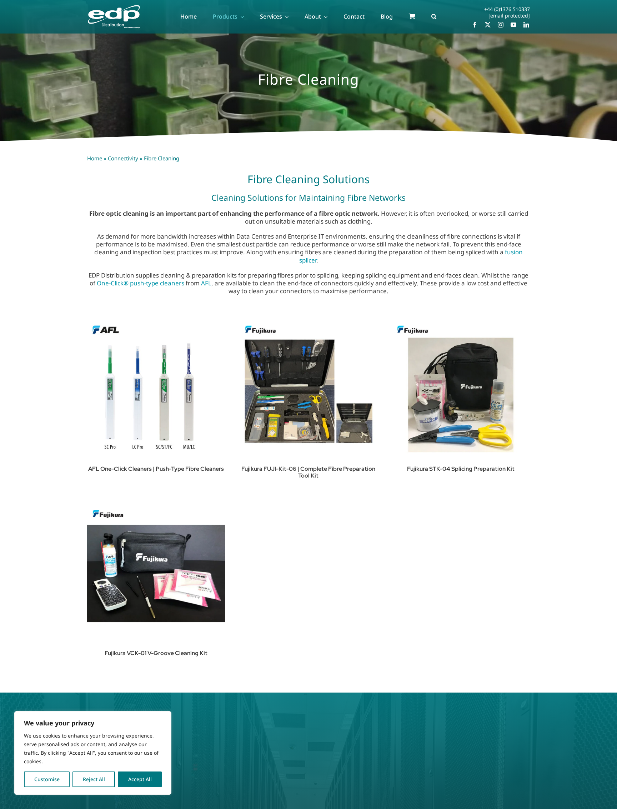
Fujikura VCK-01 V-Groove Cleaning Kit (156, 653)
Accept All (140, 779)
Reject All (94, 779)
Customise (47, 779)
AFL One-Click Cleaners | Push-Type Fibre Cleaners (156, 469)
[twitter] (488, 25)
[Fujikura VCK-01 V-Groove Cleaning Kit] (156, 573)
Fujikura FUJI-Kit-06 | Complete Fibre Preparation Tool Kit (308, 472)
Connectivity (123, 158)
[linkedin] (526, 25)
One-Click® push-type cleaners (140, 283)
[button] (434, 16)
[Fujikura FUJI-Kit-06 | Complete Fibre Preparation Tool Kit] (309, 389)
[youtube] (513, 25)
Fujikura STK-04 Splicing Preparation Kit (461, 469)
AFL (206, 283)
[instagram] (500, 25)
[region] (92, 753)
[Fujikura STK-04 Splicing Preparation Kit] (461, 389)
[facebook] (475, 25)
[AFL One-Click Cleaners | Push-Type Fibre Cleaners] (156, 389)
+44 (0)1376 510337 (507, 9)
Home (94, 158)
